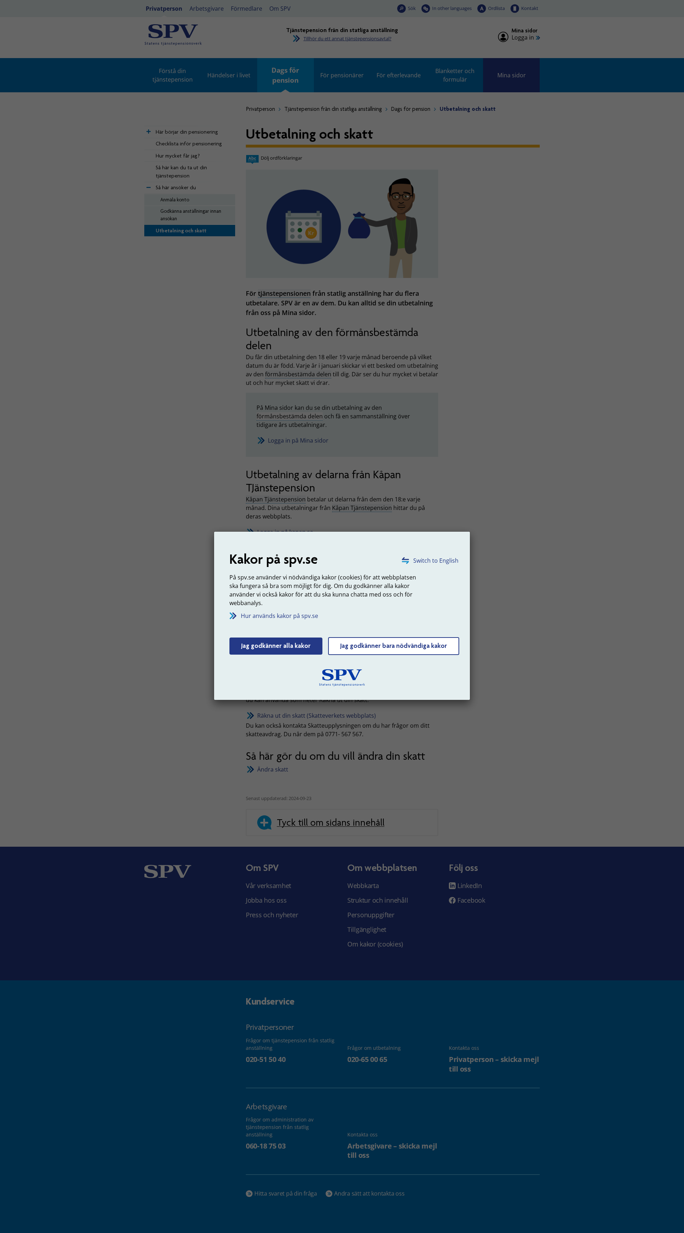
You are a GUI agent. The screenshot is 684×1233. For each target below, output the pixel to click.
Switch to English (435, 560)
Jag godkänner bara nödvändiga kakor (393, 646)
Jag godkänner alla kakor (276, 646)
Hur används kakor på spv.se (279, 616)
